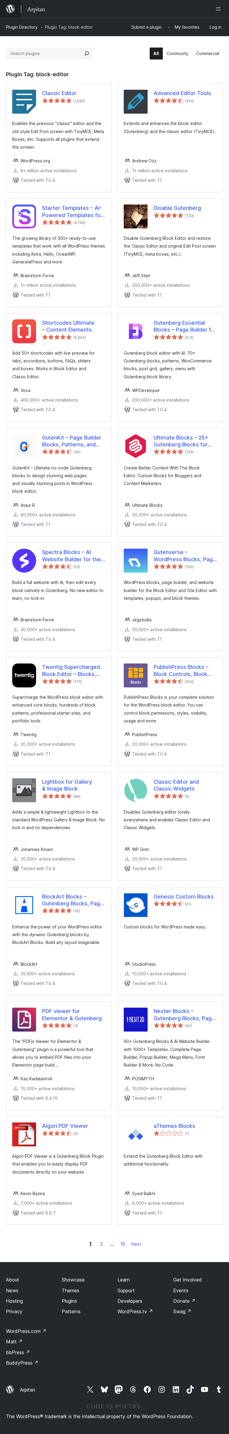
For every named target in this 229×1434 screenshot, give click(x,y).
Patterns (71, 1311)
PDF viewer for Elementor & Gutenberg (72, 1014)
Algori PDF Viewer (65, 1126)
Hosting (14, 1301)
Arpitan (27, 1390)
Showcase (73, 1280)
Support (126, 1290)
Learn (123, 1280)
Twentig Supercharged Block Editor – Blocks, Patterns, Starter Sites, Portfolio (71, 671)
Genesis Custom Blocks (184, 896)
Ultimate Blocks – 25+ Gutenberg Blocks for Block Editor (181, 441)
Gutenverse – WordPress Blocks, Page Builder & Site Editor (185, 556)
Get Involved (187, 1280)
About (12, 1280)
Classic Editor (59, 93)
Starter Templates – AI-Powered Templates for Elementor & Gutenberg (72, 212)
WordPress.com (26, 1331)
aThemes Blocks (174, 1126)
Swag (182, 1311)
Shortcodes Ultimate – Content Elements (68, 326)
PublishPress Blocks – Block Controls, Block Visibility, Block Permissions (181, 671)
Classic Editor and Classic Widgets (176, 785)
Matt (14, 1342)
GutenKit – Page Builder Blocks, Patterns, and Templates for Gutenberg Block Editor (71, 441)
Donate (184, 1301)
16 (122, 1244)
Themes (70, 1290)
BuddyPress (22, 1363)
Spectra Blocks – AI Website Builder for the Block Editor (71, 556)
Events (180, 1290)
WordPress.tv (135, 1311)
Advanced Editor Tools (182, 93)
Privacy (14, 1311)
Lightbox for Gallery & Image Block (67, 785)
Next (136, 1244)
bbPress (18, 1352)
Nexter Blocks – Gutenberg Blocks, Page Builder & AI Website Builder (184, 1015)
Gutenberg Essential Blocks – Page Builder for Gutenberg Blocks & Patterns (185, 326)
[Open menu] (219, 9)
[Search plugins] (87, 54)
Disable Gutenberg (177, 208)
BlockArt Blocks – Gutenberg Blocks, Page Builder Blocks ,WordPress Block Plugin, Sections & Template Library (73, 900)
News (12, 1290)
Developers (129, 1301)
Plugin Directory (22, 27)
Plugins (69, 1301)
